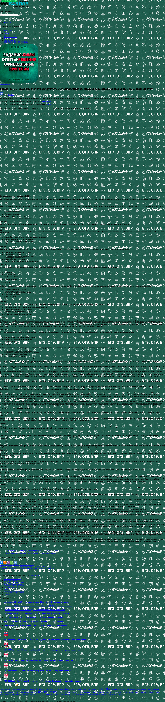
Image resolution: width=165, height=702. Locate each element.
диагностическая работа (30, 692)
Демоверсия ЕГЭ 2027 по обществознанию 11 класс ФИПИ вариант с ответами (36, 614)
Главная (6, 33)
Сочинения (7, 589)
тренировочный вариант (117, 694)
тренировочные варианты (99, 694)
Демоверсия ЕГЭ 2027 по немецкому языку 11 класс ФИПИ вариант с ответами (37, 602)
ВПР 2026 (7, 38)
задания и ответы (23, 565)
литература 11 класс (77, 692)
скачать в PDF (47, 101)
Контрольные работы (11, 587)
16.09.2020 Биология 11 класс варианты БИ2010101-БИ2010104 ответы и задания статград (33, 550)
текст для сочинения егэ (84, 694)
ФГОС (101, 689)
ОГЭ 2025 (79, 689)
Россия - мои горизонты (92, 689)
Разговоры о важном (10, 37)
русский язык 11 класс (50, 694)
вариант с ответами (127, 689)
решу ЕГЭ (22, 694)
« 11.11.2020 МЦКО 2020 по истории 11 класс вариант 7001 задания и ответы (25, 566)
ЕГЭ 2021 (15, 565)
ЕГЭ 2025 (57, 689)
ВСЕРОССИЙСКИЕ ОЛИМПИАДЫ (16, 42)
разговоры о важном (11, 694)
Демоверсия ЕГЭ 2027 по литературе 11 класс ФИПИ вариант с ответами (34, 610)
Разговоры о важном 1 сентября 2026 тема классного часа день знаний (33, 621)
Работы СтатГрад (9, 35)
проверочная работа (129, 692)
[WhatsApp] (11, 562)
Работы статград (5, 84)
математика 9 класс (90, 692)
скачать (49, 104)
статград (32, 565)
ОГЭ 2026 (84, 689)
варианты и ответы (140, 689)
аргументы (113, 689)
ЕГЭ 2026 (62, 689)
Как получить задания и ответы (14, 592)
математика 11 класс (104, 692)
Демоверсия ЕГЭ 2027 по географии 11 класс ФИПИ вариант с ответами (34, 617)
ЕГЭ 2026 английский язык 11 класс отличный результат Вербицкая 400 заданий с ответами (42, 681)
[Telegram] (15, 562)
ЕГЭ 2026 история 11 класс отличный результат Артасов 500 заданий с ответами (37, 671)
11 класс (18, 689)
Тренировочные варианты (12, 579)
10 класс (13, 689)
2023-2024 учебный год (26, 689)
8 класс (5, 689)
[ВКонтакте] (1, 562)
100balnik (11, 95)
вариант (120, 689)
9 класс (9, 689)
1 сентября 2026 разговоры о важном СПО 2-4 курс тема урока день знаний (35, 625)
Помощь (6, 594)
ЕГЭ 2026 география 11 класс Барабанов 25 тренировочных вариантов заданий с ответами (42, 650)
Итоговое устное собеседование (14, 582)
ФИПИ (105, 689)
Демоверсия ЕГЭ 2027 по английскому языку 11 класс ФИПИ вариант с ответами (38, 606)
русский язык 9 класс (33, 694)
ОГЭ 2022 (74, 689)
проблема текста (121, 692)
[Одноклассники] (4, 562)
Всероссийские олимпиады (13, 584)
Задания (68, 689)
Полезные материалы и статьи (14, 591)
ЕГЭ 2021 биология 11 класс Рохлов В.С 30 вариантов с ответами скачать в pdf (29, 554)
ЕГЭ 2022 (39, 689)
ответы (114, 692)
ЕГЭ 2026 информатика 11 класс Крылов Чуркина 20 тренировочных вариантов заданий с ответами (46, 640)
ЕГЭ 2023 (45, 689)
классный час (65, 692)
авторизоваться (34, 575)
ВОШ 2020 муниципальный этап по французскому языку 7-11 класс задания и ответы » (28, 568)
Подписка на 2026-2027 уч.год (14, 586)
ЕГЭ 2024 (51, 689)
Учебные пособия (9, 40)
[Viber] (8, 562)
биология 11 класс (6, 565)
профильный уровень (141, 692)
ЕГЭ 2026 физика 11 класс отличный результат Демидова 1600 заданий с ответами (38, 660)
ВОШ (33, 689)
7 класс (1, 689)
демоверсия (20, 692)
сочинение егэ (65, 694)
